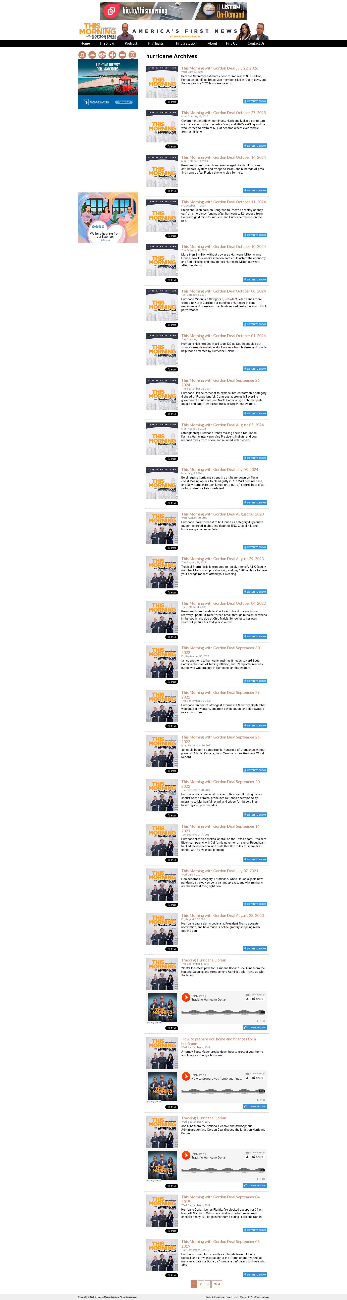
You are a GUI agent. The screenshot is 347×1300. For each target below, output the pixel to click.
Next (217, 1284)
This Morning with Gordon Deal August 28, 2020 (222, 915)
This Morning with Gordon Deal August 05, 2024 (222, 424)
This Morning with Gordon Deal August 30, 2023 (222, 514)
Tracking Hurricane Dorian (203, 960)
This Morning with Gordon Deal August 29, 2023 (222, 558)
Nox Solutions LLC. (260, 1297)
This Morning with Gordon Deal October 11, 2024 (223, 201)
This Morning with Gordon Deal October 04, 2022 (223, 603)
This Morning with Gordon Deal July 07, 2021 (219, 870)
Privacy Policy (232, 1297)
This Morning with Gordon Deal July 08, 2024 (219, 469)
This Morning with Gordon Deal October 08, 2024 (223, 291)
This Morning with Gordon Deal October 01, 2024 (223, 335)
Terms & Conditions (215, 1297)
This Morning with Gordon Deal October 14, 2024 (223, 157)
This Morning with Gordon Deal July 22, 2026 (219, 68)
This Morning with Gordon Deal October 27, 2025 (223, 112)
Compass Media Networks (107, 1297)
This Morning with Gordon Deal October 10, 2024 (223, 246)
